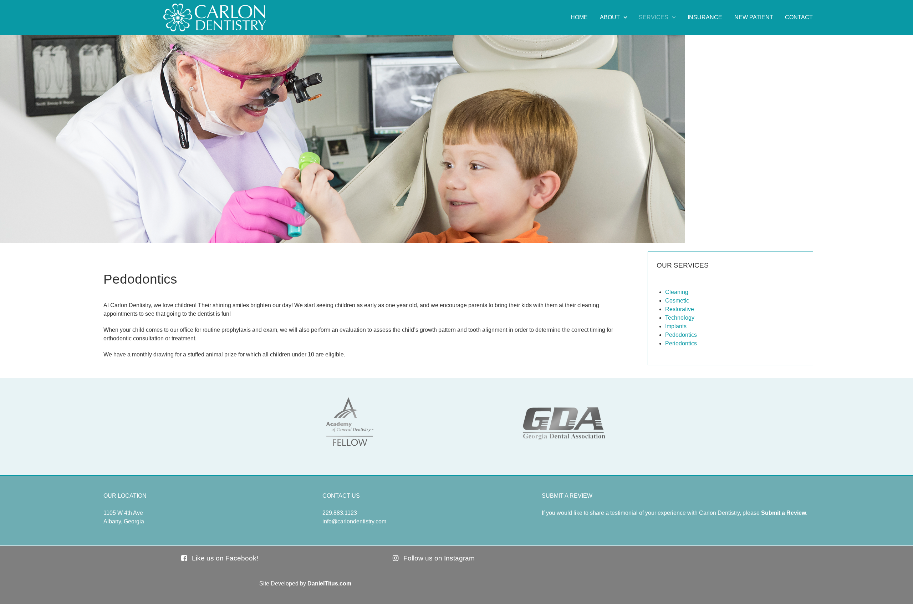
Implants (676, 326)
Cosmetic (677, 301)
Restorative (679, 309)
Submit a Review (783, 513)
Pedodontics (681, 335)
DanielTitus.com (329, 583)
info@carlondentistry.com (354, 521)
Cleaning (676, 292)
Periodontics (681, 343)
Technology (679, 318)
